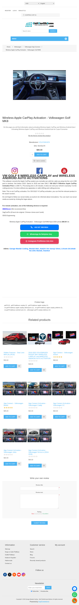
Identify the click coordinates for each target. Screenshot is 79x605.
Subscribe (35, 591)
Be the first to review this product (39, 136)
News (31, 552)
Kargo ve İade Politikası (12, 552)
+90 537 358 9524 (41, 227)
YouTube (19, 574)
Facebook (5, 574)
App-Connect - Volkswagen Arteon (63, 353)
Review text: (39, 492)
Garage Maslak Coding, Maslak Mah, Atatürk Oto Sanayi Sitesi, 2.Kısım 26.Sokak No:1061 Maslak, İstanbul (42, 250)
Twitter (9, 574)
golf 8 (6, 305)
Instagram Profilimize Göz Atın (40, 241)
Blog (31, 554)
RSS (14, 574)
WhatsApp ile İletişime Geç (40, 234)
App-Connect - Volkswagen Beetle (13, 404)
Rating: (39, 512)
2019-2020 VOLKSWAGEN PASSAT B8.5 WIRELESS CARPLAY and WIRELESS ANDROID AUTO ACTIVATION (39, 355)
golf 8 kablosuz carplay (18, 305)
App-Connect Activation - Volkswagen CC (62, 404)
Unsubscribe (44, 591)
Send (48, 587)
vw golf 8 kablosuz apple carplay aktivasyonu (18, 307)
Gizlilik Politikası (10, 554)
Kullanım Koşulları (10, 557)
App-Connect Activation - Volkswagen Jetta (13, 451)
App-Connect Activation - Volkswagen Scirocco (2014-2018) (38, 452)
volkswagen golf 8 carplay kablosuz (37, 310)
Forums (32, 557)
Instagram (23, 574)
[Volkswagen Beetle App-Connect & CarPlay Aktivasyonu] (15, 389)
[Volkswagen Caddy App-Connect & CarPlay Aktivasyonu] (39, 389)
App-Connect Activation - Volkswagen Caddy (37, 404)
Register (8, 10)
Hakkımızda (8, 560)
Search (53, 31)
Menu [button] (14, 39)
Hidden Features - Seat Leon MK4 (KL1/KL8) (14, 353)
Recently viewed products (38, 560)
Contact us (8, 563)
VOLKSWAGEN (44, 142)
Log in (15, 10)
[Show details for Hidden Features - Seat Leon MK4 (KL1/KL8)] (15, 338)
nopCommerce (43, 602)
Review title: (39, 485)
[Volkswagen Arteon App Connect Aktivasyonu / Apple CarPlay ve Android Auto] (64, 338)
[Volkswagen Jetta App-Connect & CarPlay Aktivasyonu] (15, 435)
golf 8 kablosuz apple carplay (37, 305)
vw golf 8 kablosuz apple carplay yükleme (47, 307)
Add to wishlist (40, 161)
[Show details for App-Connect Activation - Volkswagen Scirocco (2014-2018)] (39, 435)
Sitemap (7, 549)
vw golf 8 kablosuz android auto (14, 310)
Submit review (39, 523)
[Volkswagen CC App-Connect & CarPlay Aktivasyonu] (64, 389)
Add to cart (42, 154)
